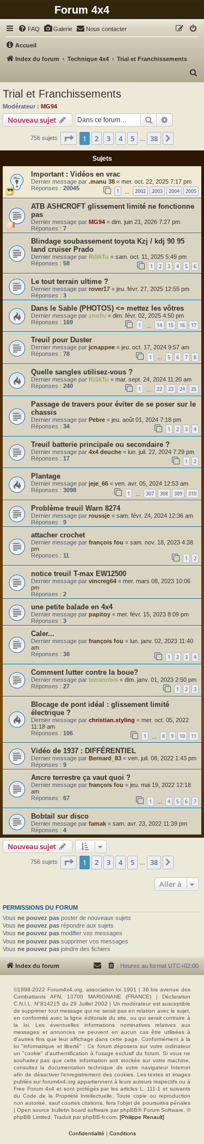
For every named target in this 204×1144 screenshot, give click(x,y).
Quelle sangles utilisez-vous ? (82, 372)
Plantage (45, 476)
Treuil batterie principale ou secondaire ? (100, 444)
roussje (99, 515)
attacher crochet (58, 535)
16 (182, 325)
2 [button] (96, 138)
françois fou (106, 542)
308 (164, 493)
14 (159, 325)
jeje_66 (98, 483)
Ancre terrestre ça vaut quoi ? (81, 777)
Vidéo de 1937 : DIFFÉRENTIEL (83, 751)
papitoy (99, 614)
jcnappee (102, 347)
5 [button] (132, 138)
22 (159, 388)
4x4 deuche (105, 452)
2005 (191, 191)
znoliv (97, 315)
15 (171, 325)
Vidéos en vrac (95, 174)
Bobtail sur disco (60, 816)
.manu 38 (102, 181)
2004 (174, 191)
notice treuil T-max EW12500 (78, 574)
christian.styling (112, 720)
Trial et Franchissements (62, 94)
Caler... (42, 633)
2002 (140, 191)
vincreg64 (102, 581)
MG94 (49, 106)
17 (193, 325)
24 (182, 388)
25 (193, 388)
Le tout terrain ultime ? (69, 281)
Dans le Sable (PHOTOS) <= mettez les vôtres (107, 308)
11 (193, 736)
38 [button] (154, 138)
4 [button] (120, 138)
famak (97, 823)
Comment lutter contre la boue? (84, 672)
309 (178, 493)
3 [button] (108, 138)
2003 (157, 191)
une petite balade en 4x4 (72, 607)
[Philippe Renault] (142, 1117)
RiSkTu (99, 256)
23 (171, 388)
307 (150, 493)
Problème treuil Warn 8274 (75, 508)
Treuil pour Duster (61, 340)
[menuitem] (29, 28)
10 (182, 736)
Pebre (97, 419)
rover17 (99, 289)
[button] (68, 138)
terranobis (103, 679)
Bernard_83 (105, 758)
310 (192, 493)
